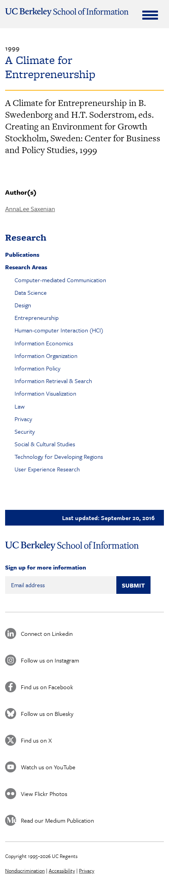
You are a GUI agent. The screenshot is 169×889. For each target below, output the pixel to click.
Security (25, 431)
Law (20, 406)
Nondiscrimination (25, 870)
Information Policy (38, 368)
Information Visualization (45, 393)
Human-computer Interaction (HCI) (59, 330)
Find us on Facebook (47, 687)
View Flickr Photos (44, 793)
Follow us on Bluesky (47, 713)
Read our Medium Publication (57, 820)
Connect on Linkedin (47, 633)
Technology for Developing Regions (59, 456)
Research (25, 237)
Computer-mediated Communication (60, 280)
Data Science (31, 292)
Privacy (23, 418)
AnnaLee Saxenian (30, 209)
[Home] (67, 12)
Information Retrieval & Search (53, 380)
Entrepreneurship (37, 317)
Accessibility (62, 870)
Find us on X (36, 740)
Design (23, 305)
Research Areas (26, 267)
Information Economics (44, 343)
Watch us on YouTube (48, 767)
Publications (22, 254)
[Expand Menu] (150, 15)
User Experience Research (47, 469)
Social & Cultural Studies (45, 444)
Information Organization (46, 355)
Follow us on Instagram (50, 660)
